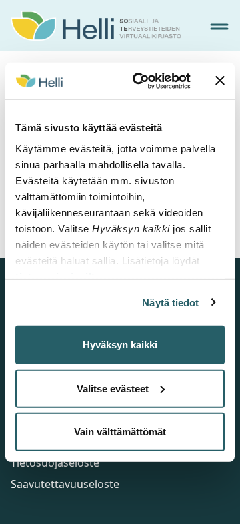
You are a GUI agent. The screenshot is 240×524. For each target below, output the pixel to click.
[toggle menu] (219, 27)
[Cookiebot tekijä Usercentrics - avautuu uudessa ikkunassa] (141, 80)
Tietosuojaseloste (55, 462)
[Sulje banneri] (220, 80)
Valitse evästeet (113, 387)
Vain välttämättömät (120, 431)
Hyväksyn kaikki (120, 344)
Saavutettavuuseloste (65, 484)
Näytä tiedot (170, 302)
